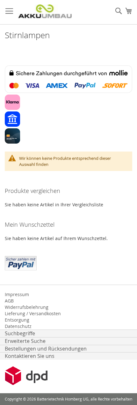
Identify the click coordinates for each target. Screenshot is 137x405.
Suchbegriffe (20, 333)
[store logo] (45, 12)
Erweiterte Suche (25, 341)
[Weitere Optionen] (21, 262)
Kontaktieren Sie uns (29, 355)
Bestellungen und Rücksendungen (46, 348)
